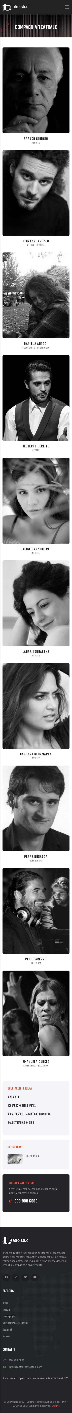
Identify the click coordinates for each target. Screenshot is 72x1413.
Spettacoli (7, 1329)
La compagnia (9, 1316)
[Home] (16, 7)
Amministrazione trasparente (15, 1323)
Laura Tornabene (36, 652)
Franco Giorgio (36, 139)
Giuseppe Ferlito (36, 446)
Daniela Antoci (36, 344)
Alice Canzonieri (36, 549)
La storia (6, 1309)
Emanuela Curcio (36, 1062)
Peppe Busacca (36, 857)
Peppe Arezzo (36, 959)
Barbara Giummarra (36, 754)
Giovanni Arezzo (36, 241)
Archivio (6, 1336)
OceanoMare (32, 1156)
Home (5, 1303)
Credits (56, 1406)
